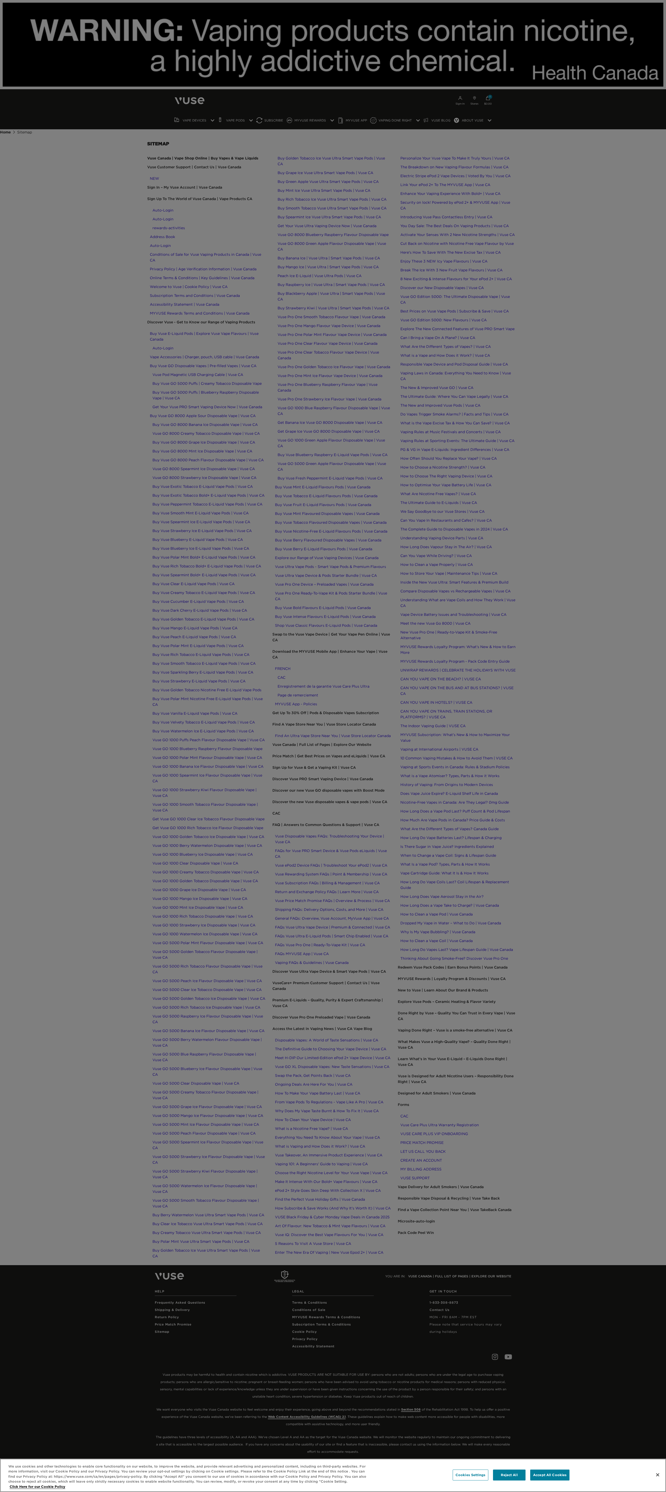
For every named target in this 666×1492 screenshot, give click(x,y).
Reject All (509, 1475)
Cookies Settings (470, 1475)
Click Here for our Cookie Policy (37, 1487)
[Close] (657, 1475)
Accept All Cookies (550, 1475)
